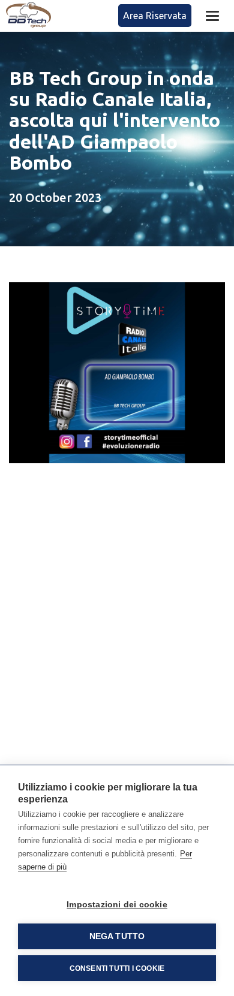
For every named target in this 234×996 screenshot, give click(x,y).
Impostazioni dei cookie (117, 904)
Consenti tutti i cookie (117, 968)
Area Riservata (155, 15)
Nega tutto (117, 936)
